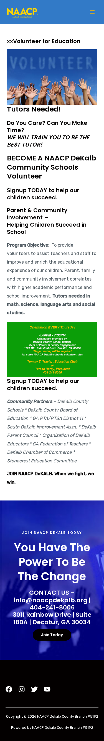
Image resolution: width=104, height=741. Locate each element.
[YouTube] (47, 689)
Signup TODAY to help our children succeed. (43, 193)
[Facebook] (9, 689)
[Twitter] (34, 689)
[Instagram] (21, 689)
